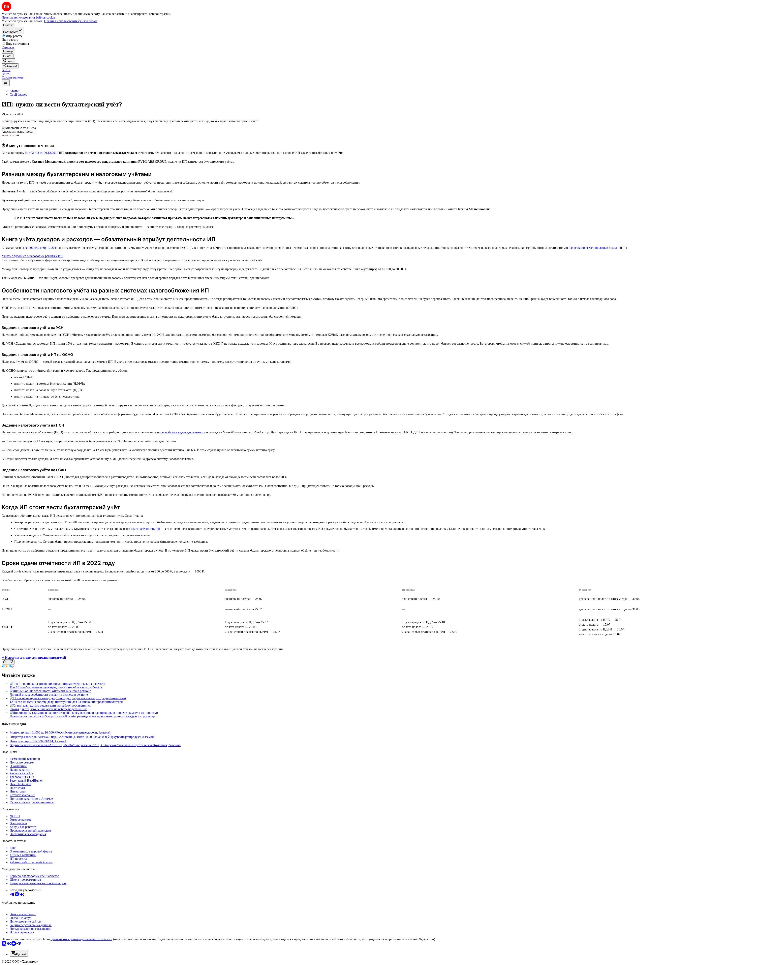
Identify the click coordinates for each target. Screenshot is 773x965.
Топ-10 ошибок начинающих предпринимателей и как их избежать (56, 687)
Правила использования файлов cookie (70, 21)
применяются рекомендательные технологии (81, 939)
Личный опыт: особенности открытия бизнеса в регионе (49, 694)
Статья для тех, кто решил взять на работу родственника (48, 709)
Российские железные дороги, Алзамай (83, 732)
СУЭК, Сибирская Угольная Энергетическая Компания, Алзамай (136, 745)
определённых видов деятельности (181, 432)
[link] (8, 60)
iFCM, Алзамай (55, 741)
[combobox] (19, 953)
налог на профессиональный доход (593, 247)
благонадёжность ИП (145, 528)
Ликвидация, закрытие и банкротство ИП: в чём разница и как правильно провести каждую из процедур (82, 716)
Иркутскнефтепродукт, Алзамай (132, 737)
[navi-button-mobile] (6, 82)
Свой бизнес (18, 94)
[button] (6, 70)
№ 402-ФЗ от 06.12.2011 (41, 152)
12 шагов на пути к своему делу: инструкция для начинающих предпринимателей (66, 702)
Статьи (14, 91)
